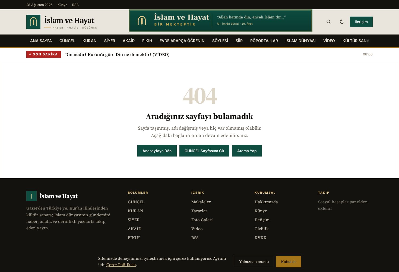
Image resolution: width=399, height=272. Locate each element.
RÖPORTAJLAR (264, 40)
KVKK (261, 237)
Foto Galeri (202, 220)
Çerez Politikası (121, 264)
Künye (62, 5)
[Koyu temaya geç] (342, 21)
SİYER (109, 40)
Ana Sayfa (41, 40)
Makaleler (201, 202)
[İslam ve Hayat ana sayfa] (72, 21)
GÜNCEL (67, 40)
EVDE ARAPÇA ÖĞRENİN (182, 40)
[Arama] (328, 21)
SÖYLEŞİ (220, 40)
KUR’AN (90, 40)
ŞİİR (239, 40)
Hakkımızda (266, 202)
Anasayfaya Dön (157, 151)
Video (197, 229)
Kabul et (288, 262)
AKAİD (129, 40)
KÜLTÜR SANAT (357, 40)
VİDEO (329, 40)
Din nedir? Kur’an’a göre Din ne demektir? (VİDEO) (117, 54)
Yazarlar (199, 211)
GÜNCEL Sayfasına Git (204, 151)
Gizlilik (262, 229)
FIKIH (147, 40)
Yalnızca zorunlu (254, 262)
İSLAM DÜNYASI (301, 40)
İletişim (361, 22)
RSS (75, 5)
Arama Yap (246, 151)
